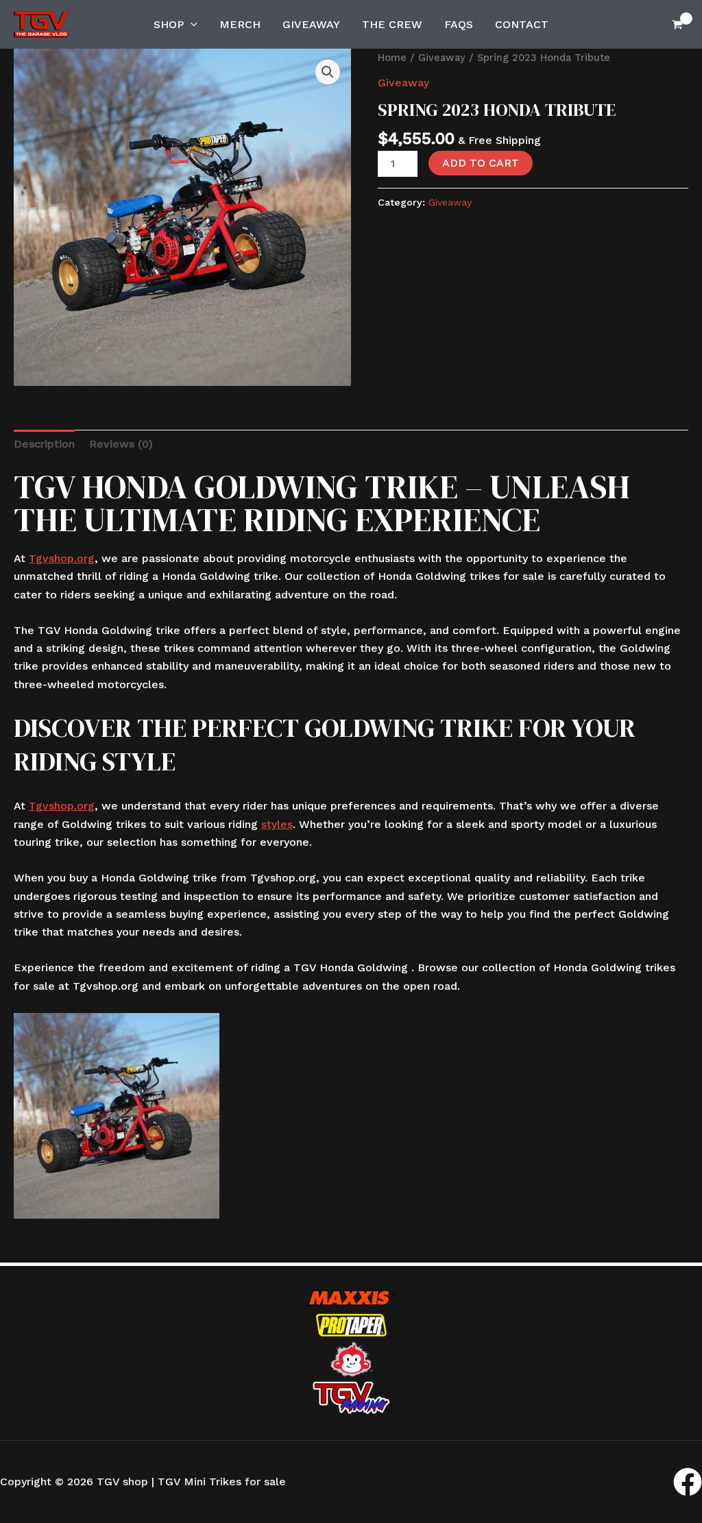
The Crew (392, 24)
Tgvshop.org (62, 558)
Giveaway (311, 24)
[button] (190, 25)
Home (392, 57)
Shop (169, 24)
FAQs (458, 24)
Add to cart (480, 162)
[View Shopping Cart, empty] (677, 24)
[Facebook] (687, 1481)
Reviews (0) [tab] (121, 443)
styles (277, 824)
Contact (521, 24)
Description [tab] (44, 443)
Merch (240, 24)
